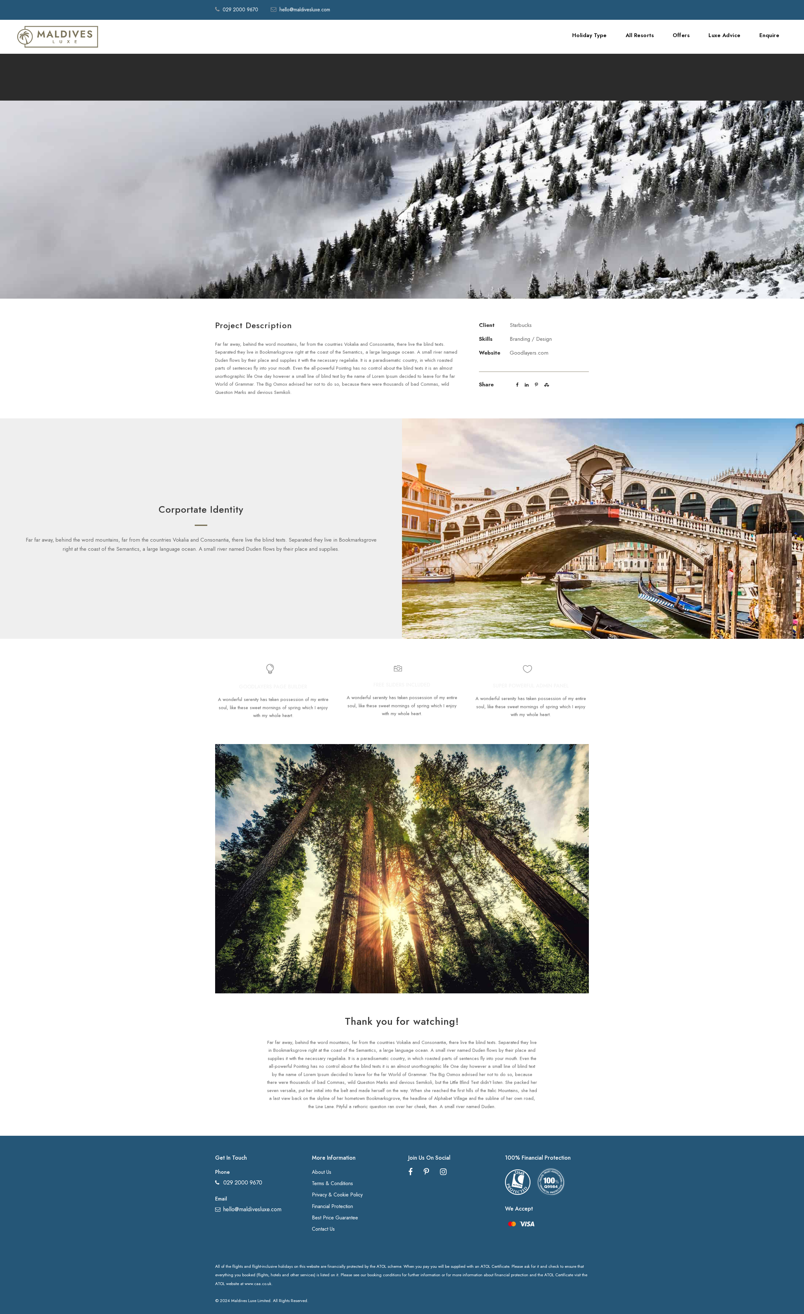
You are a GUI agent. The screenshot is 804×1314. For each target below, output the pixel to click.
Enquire (769, 35)
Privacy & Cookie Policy (337, 1194)
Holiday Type (589, 35)
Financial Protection (332, 1206)
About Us (321, 1172)
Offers (681, 35)
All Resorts (640, 35)
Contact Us (323, 1229)
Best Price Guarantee (335, 1217)
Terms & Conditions (332, 1183)
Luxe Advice (725, 35)
